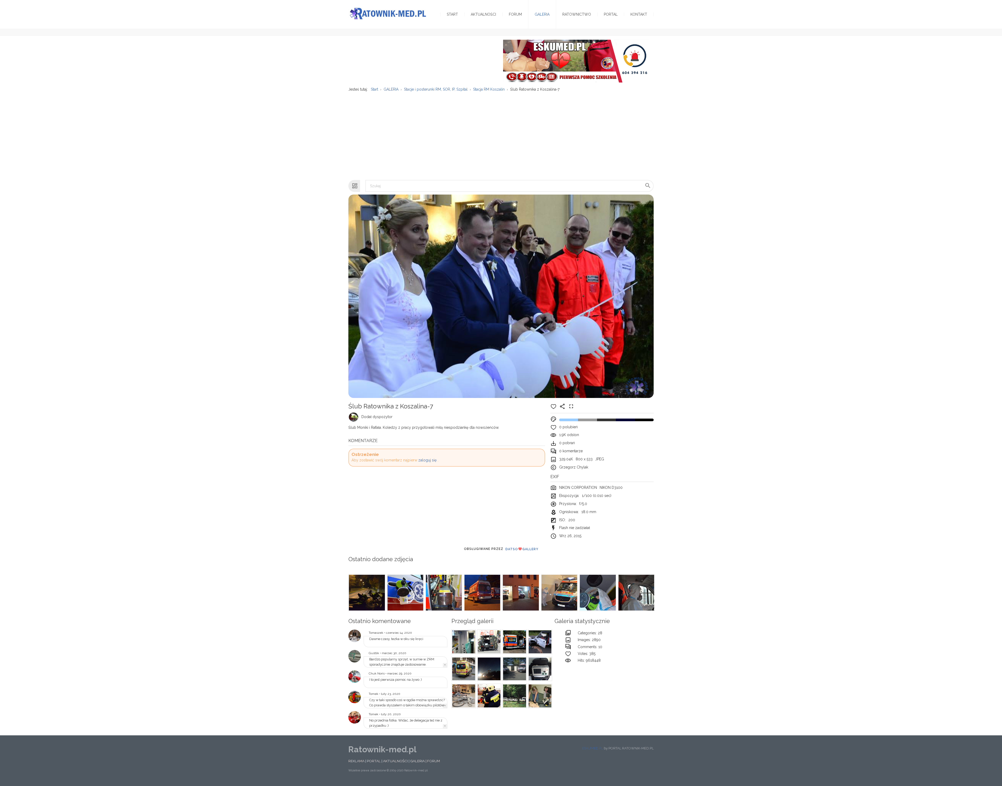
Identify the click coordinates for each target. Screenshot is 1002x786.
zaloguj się (427, 460)
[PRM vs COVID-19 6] (636, 592)
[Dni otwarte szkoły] (354, 676)
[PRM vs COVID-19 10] (482, 592)
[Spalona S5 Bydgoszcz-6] (513, 642)
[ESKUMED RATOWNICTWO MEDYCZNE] (576, 61)
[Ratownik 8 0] (488, 669)
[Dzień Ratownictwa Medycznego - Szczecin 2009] (354, 717)
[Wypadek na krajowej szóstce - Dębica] (539, 642)
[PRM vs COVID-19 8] (559, 592)
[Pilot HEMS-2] (354, 697)
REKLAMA (356, 761)
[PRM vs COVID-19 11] (443, 592)
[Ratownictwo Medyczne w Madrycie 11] (462, 669)
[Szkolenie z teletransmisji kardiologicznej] (354, 636)
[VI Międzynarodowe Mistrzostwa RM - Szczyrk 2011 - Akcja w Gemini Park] (462, 696)
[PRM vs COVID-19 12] (405, 592)
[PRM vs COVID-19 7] (597, 592)
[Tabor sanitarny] (513, 696)
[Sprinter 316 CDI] (513, 669)
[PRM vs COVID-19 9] (520, 592)
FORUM (433, 761)
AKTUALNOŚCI (395, 761)
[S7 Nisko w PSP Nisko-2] (462, 642)
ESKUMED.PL (592, 748)
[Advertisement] (501, 133)
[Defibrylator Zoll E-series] (539, 669)
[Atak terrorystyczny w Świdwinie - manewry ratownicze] (488, 642)
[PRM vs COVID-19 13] (366, 592)
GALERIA (417, 761)
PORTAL (374, 761)
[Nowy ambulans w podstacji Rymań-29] (354, 656)
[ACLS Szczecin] (539, 696)
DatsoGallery (521, 549)
